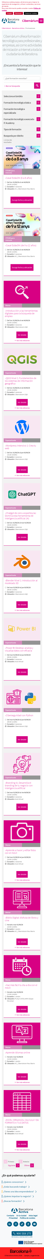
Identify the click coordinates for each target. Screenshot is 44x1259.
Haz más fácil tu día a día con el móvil (21, 986)
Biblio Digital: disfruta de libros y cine (21, 919)
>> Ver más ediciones (22, 340)
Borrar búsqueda (13, 86)
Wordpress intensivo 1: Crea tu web (20, 447)
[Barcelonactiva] (10, 20)
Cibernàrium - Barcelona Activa (13, 28)
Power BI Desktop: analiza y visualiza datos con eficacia (19, 649)
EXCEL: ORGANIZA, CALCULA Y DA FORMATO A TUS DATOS (22, 1121)
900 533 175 (23, 1233)
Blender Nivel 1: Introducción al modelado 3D (21, 582)
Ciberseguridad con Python (19, 715)
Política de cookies (27, 1218)
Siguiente (11, 1165)
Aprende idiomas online (18, 1052)
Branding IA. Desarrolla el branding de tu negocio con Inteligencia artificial (19, 785)
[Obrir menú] (41, 20)
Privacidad (13, 1218)
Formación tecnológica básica (17, 102)
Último (27, 1165)
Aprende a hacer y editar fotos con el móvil (20, 851)
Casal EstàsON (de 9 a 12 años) (21, 245)
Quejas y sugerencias (31, 1255)
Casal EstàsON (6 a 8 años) (19, 177)
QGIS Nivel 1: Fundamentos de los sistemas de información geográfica (20, 381)
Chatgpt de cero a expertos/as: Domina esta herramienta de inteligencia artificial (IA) (20, 515)
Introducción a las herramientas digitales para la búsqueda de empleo (21, 313)
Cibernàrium (30, 21)
